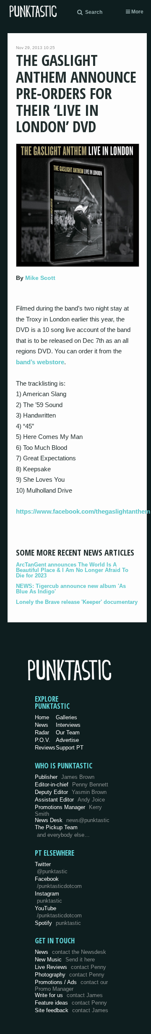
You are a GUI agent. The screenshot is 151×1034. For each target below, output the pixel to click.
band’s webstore (40, 362)
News (41, 725)
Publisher (64, 777)
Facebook (58, 882)
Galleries (66, 717)
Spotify (58, 923)
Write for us (69, 995)
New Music (65, 959)
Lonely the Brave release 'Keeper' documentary (77, 602)
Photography (69, 974)
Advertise (67, 740)
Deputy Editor (71, 792)
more (136, 12)
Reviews (45, 747)
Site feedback (71, 1010)
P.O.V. (42, 740)
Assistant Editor (70, 799)
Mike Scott (40, 277)
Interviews (68, 725)
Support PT (69, 747)
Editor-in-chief (71, 784)
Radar (42, 732)
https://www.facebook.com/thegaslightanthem (83, 511)
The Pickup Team (56, 827)
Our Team (68, 732)
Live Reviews (70, 967)
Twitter (51, 868)
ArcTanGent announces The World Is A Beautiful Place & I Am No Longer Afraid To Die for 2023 (72, 570)
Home (42, 717)
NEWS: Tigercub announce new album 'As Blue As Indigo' (71, 589)
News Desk (72, 820)
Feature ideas (71, 1003)
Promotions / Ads (71, 985)
